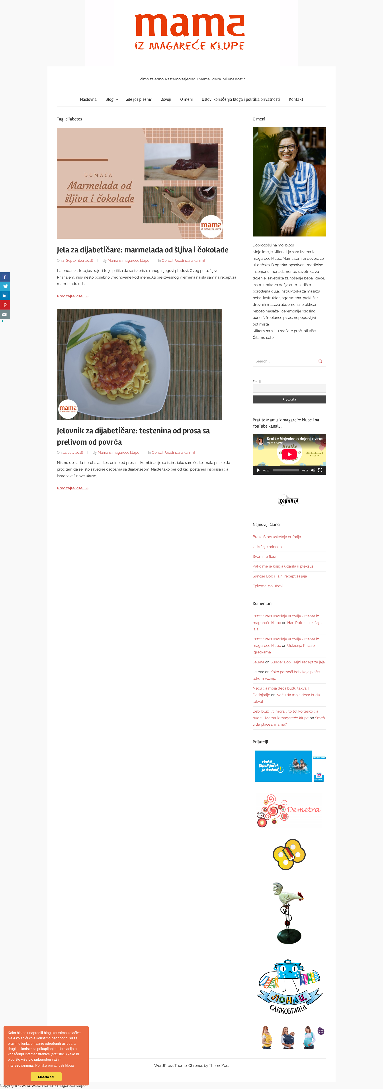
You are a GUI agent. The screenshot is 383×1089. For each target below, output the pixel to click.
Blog (109, 99)
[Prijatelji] (289, 766)
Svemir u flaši (264, 556)
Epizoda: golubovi (268, 586)
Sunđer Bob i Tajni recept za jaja (280, 576)
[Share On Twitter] (5, 286)
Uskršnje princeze (268, 546)
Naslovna (88, 99)
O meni (186, 99)
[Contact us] (5, 314)
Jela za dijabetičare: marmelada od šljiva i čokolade (142, 250)
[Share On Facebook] (5, 277)
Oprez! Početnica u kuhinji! (183, 260)
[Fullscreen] (320, 470)
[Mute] (313, 470)
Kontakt (296, 99)
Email (257, 382)
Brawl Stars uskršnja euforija (277, 537)
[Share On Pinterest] (5, 305)
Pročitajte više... (71, 296)
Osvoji (165, 99)
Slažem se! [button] (46, 1077)
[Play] (258, 470)
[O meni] (289, 181)
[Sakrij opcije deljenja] (2, 322)
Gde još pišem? (138, 99)
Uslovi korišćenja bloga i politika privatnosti (241, 99)
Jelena (258, 662)
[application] (289, 454)
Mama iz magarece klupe (128, 260)
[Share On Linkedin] (5, 295)
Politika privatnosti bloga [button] (54, 1065)
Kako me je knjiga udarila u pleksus (283, 566)
